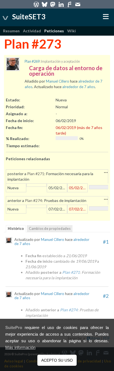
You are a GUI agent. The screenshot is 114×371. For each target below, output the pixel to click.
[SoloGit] (69, 4)
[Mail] (78, 4)
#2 (105, 296)
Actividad (32, 30)
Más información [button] (20, 347)
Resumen (11, 30)
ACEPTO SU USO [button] (57, 360)
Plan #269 (32, 61)
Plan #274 (33, 200)
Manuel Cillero (57, 81)
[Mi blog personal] (36, 4)
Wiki (71, 30)
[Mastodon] (53, 4)
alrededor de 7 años (78, 87)
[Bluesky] (44, 4)
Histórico (16, 229)
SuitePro (13, 327)
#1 (105, 242)
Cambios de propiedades (50, 229)
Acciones (106, 172)
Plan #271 (35, 173)
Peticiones (54, 30)
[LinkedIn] (61, 4)
